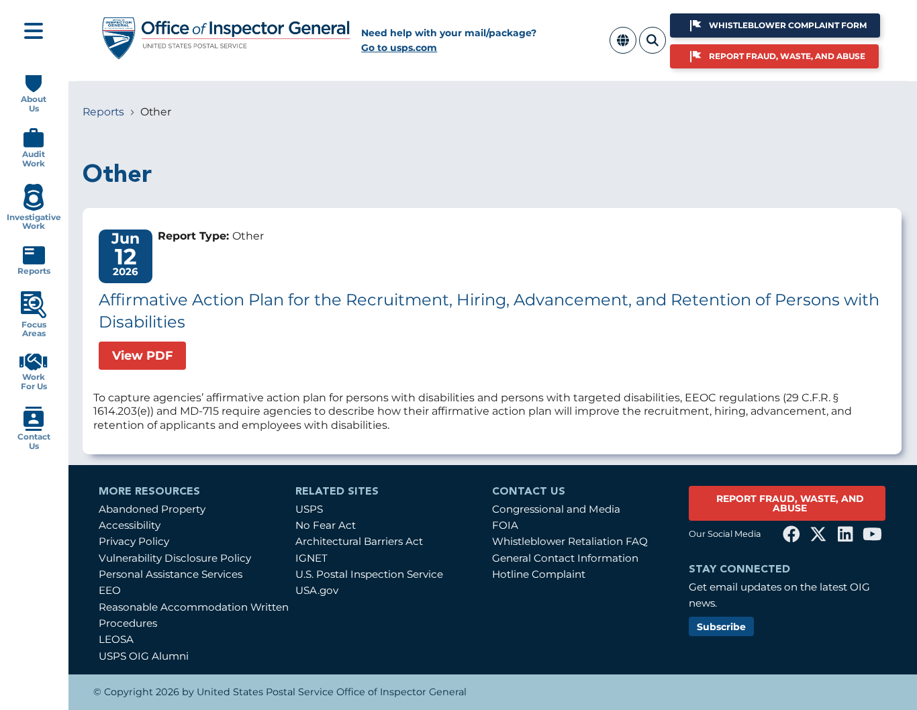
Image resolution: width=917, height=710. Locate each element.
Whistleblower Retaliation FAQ (570, 541)
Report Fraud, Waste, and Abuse (787, 56)
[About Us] (34, 90)
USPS (309, 509)
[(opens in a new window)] (791, 534)
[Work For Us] (33, 367)
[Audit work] (33, 145)
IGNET (311, 558)
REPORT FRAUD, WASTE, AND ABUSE (790, 503)
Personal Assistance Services (170, 574)
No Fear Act (325, 525)
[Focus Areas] (33, 315)
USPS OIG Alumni (144, 656)
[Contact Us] (33, 428)
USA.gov (316, 590)
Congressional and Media (556, 509)
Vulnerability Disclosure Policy (175, 558)
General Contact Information (565, 558)
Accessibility (129, 525)
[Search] (652, 48)
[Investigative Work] (33, 208)
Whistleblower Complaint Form (788, 25)
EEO (110, 590)
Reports (103, 111)
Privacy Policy (134, 541)
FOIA (505, 525)
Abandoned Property (152, 509)
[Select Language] (623, 48)
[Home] (226, 54)
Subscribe (721, 627)
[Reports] (34, 261)
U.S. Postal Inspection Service (369, 574)
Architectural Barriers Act (359, 541)
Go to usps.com (399, 48)
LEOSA (116, 639)
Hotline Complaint (538, 574)
